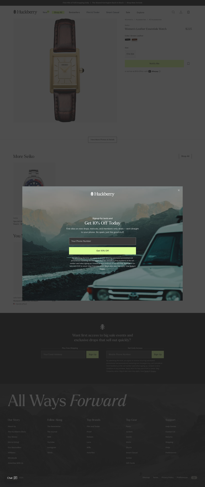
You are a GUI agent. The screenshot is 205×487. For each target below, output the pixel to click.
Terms (132, 266)
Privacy (102, 269)
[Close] (179, 190)
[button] (12, 477)
